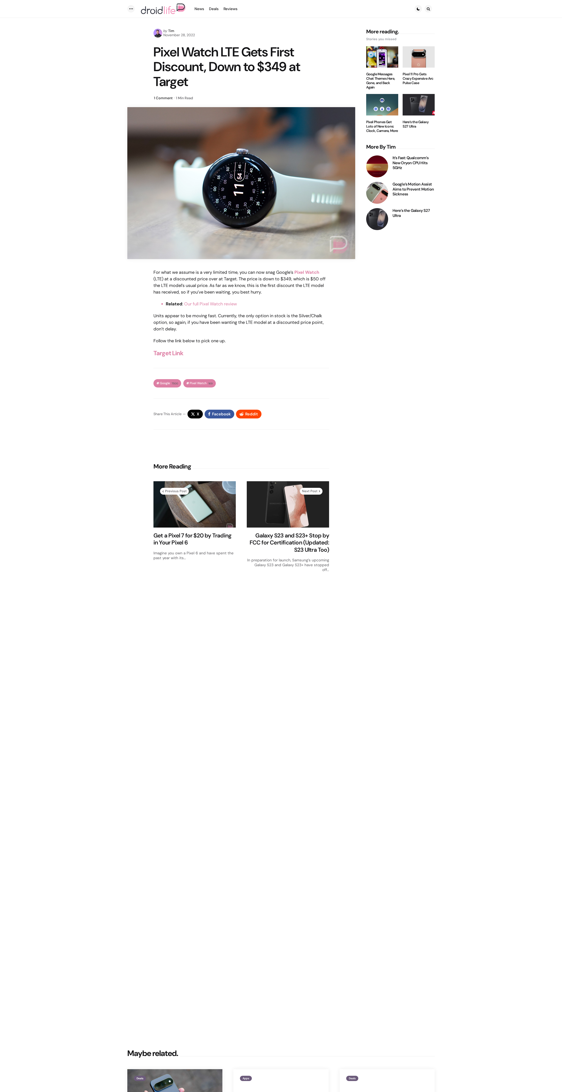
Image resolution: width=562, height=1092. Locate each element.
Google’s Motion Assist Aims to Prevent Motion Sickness (413, 189)
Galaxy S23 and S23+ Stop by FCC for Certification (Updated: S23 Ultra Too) (289, 542)
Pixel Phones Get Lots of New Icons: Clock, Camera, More (382, 126)
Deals (140, 1078)
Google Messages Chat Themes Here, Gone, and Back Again (380, 81)
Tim (171, 31)
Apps (246, 1078)
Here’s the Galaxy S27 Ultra (416, 124)
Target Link (168, 353)
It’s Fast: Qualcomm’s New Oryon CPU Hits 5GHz (411, 162)
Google (169, 383)
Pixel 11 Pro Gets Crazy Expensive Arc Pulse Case (418, 78)
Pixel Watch (201, 383)
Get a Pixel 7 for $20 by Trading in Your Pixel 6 (192, 539)
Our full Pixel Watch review (210, 304)
